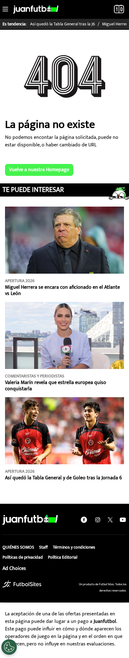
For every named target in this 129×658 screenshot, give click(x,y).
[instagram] (97, 520)
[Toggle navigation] (5, 9)
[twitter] (110, 520)
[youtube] (122, 520)
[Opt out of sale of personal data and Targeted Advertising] (9, 647)
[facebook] (84, 520)
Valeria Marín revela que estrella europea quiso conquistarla (55, 385)
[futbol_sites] (22, 584)
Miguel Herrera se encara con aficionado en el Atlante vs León (62, 290)
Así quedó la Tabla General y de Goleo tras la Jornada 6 (63, 478)
